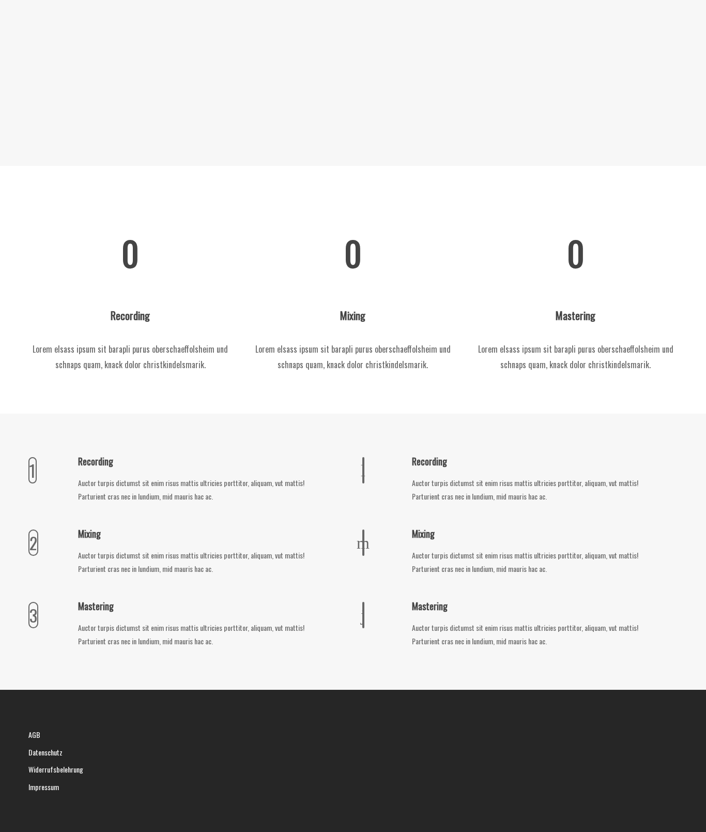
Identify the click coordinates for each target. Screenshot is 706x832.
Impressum (43, 786)
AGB (34, 734)
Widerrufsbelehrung (55, 769)
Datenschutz (45, 752)
